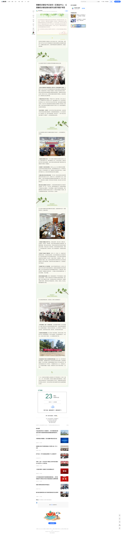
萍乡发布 (37, 481)
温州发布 (37, 442)
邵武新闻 (37, 473)
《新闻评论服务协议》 (49, 499)
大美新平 (37, 496)
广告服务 (53, 528)
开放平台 (50, 528)
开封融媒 (37, 465)
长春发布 (37, 450)
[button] (83, 8)
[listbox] (52, 462)
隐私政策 (47, 528)
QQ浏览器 (62, 528)
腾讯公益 (59, 528)
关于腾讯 (37, 528)
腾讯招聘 (56, 528)
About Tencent (41, 528)
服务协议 (45, 528)
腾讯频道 (65, 528)
